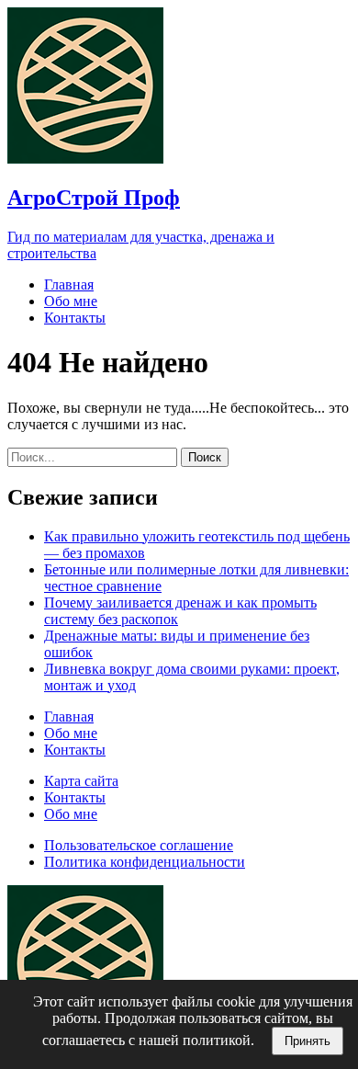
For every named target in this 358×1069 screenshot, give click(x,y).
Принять (307, 1041)
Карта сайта (81, 781)
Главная (69, 284)
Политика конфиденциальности (144, 862)
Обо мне (70, 301)
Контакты (75, 317)
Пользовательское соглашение (138, 845)
